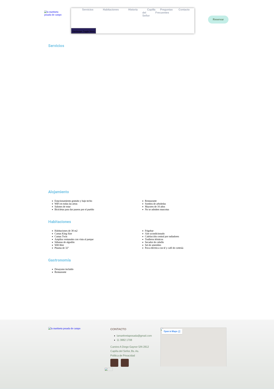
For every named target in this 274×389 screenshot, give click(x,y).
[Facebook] (125, 363)
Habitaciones (111, 9)
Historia (133, 9)
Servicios (87, 9)
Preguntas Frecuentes (164, 11)
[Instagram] (114, 363)
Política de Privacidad (122, 355)
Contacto (184, 9)
